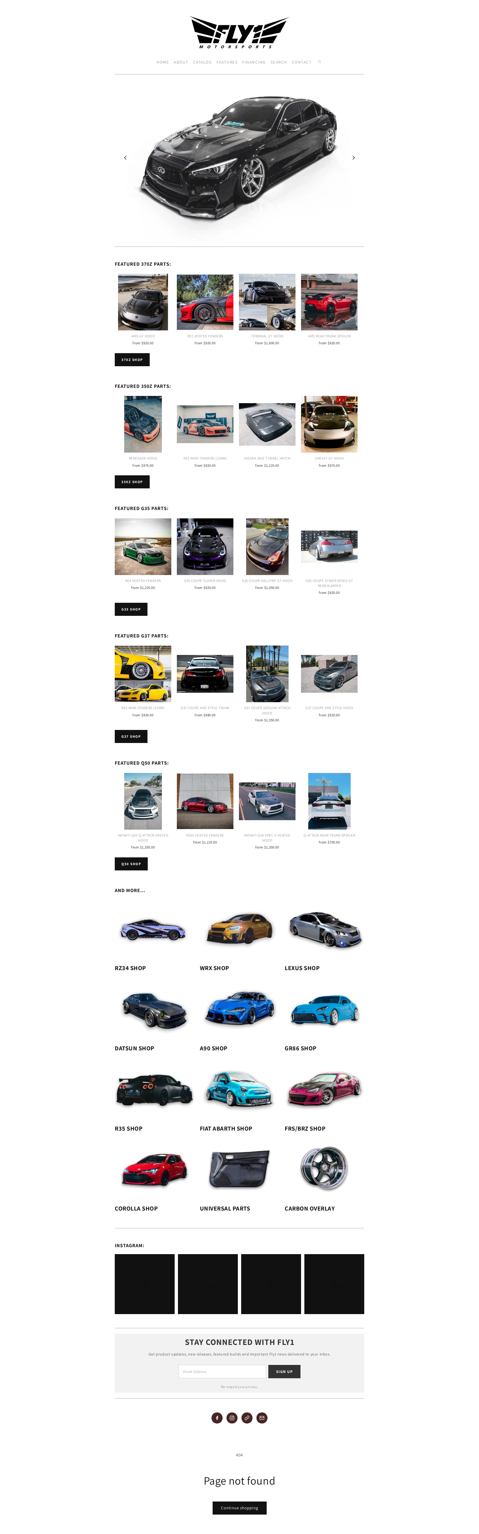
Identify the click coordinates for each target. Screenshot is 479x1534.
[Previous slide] (125, 158)
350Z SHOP (132, 481)
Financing (254, 62)
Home (163, 62)
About (181, 62)
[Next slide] (354, 158)
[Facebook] (217, 1417)
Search (279, 62)
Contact (302, 62)
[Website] (247, 1417)
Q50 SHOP (131, 864)
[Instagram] (232, 1417)
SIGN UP (284, 1371)
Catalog (202, 62)
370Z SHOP (132, 359)
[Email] (261, 1417)
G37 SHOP (131, 736)
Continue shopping (239, 1507)
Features (227, 62)
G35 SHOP (131, 609)
